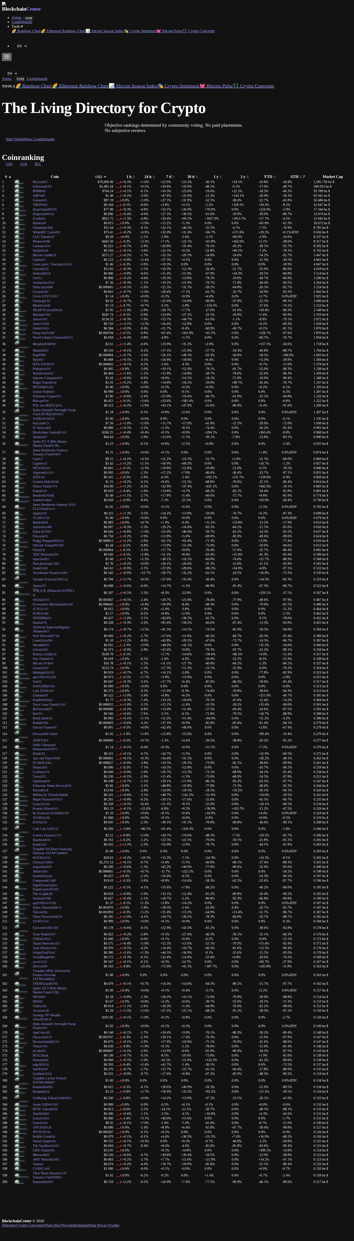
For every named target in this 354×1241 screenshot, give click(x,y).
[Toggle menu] (7, 57)
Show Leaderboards (39, 139)
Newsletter (69, 1225)
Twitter (114, 1225)
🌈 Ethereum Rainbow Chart (63, 31)
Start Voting (15, 139)
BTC (38, 164)
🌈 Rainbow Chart (26, 31)
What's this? (52, 1225)
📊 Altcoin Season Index (104, 31)
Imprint (83, 1225)
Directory (9, 1225)
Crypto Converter (29, 1225)
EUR (23, 164)
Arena (22, 17)
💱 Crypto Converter (198, 31)
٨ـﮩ (119, 182)
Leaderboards (22, 22)
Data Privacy (99, 1225)
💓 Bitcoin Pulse (169, 31)
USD (9, 164)
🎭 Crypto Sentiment (140, 31)
